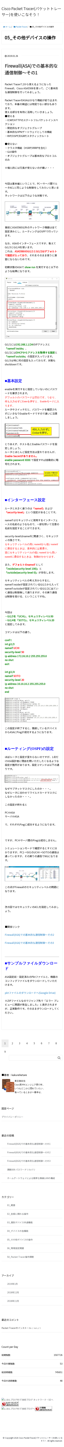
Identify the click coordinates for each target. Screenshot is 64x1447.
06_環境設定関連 (15, 1248)
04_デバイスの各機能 (17, 1230)
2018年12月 (13, 1292)
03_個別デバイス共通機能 (20, 1222)
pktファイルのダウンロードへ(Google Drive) (30, 993)
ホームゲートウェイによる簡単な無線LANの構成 (31, 1178)
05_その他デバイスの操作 (20, 1239)
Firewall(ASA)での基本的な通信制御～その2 (29, 935)
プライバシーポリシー (12, 1116)
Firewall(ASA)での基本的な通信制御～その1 (28, 1143)
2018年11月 (13, 1300)
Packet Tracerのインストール (16, 1327)
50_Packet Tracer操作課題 (20, 1256)
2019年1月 (12, 1283)
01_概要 (11, 1205)
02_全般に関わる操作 (17, 1213)
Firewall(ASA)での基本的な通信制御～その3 (29, 943)
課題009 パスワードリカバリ (21, 1169)
